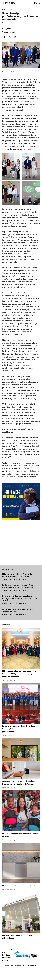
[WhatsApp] (15, 37)
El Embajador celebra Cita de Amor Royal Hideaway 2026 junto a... (18, 575)
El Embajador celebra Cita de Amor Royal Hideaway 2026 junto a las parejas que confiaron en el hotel (19, 674)
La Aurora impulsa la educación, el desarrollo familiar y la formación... (18, 586)
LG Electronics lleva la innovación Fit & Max (19, 886)
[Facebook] (4, 37)
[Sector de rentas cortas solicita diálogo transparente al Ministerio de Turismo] (21, 758)
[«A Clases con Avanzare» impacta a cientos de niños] (21, 810)
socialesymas (10, 23)
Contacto (6, 960)
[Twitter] (9, 37)
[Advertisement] (21, 541)
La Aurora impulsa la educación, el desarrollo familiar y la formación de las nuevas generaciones (20, 729)
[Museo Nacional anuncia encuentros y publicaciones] (21, 912)
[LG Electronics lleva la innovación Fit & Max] (21, 863)
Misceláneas (7, 9)
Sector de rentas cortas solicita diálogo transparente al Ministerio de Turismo (19, 598)
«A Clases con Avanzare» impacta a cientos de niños (18, 610)
